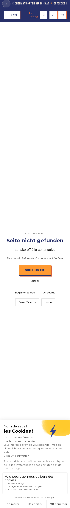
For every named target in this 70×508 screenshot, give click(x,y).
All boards (49, 292)
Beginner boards (25, 292)
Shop (14, 15)
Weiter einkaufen (35, 270)
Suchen (35, 280)
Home (48, 302)
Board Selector (27, 302)
